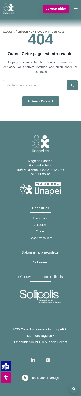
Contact (40, 231)
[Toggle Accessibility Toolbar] (6, 377)
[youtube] (48, 360)
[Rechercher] (74, 389)
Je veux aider (56, 9)
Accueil (9, 32)
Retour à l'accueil (40, 101)
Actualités (40, 224)
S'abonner (40, 262)
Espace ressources (40, 237)
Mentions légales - (40, 336)
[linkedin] (33, 360)
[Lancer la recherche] (72, 85)
